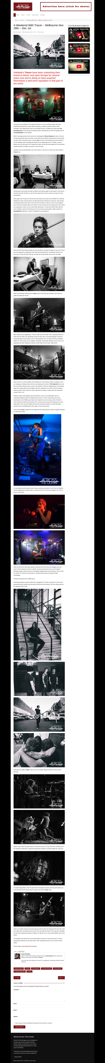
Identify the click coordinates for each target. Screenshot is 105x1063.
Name (15, 1003)
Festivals (42, 15)
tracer (29, 971)
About (15, 951)
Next (60, 977)
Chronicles (41, 32)
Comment (16, 989)
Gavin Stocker (18, 32)
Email (15, 1010)
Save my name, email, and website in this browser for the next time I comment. (33, 1023)
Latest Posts (21, 951)
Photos (23, 15)
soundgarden (36, 968)
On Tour (28, 15)
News (17, 15)
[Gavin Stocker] (17, 956)
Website (16, 1016)
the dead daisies (47, 968)
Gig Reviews (35, 15)
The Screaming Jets (20, 971)
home (27, 968)
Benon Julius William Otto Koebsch (27, 946)
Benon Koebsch (19, 968)
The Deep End (58, 968)
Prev (18, 977)
